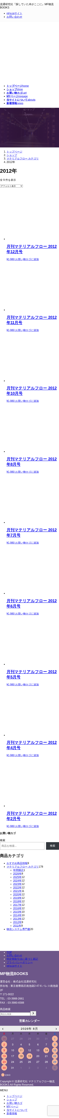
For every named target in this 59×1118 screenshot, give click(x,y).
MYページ (12, 1106)
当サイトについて (17, 1110)
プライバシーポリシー (20, 962)
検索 (2, 840)
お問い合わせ (14, 16)
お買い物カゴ (14, 1103)
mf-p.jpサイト (14, 13)
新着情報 (12, 1113)
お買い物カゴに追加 (27, 259)
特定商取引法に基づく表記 (22, 959)
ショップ (12, 1099)
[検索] (33, 1013)
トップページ (14, 1096)
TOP (9, 952)
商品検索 (5, 1009)
